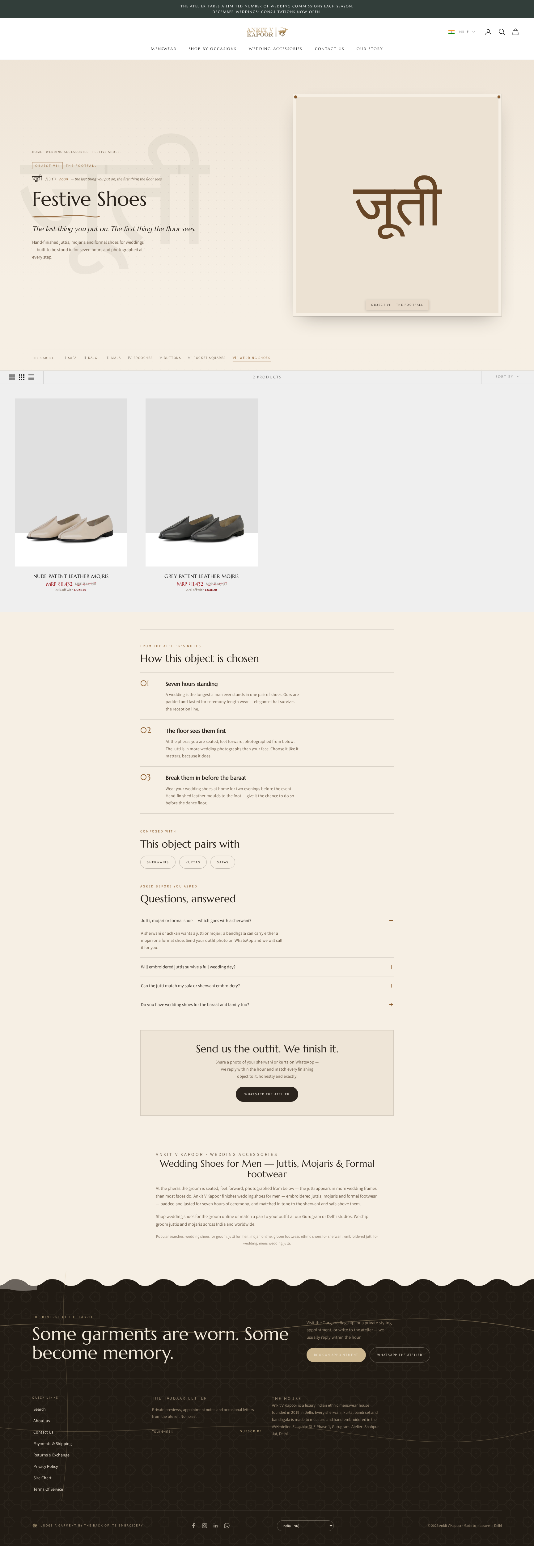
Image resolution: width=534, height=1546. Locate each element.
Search (39, 1409)
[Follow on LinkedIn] (216, 1526)
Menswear (163, 48)
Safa (71, 358)
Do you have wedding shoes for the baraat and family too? (195, 1004)
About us (41, 1420)
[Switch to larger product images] (12, 377)
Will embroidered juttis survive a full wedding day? (188, 967)
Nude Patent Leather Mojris (71, 576)
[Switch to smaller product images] (21, 377)
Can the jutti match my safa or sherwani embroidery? (190, 985)
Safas (223, 862)
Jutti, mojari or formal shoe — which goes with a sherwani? (196, 920)
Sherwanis (158, 862)
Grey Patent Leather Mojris (201, 576)
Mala (113, 358)
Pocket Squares (207, 358)
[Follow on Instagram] (204, 1526)
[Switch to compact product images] (31, 377)
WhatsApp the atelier (267, 1094)
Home (37, 152)
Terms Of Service (48, 1489)
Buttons (170, 358)
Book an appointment (336, 1355)
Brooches (140, 358)
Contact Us (330, 48)
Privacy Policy (45, 1466)
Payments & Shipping (52, 1443)
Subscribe (251, 1431)
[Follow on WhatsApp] (227, 1526)
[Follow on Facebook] (193, 1526)
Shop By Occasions (213, 48)
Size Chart (42, 1478)
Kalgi (91, 358)
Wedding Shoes (252, 358)
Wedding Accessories (275, 48)
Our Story (370, 48)
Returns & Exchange (51, 1455)
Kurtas (193, 862)
